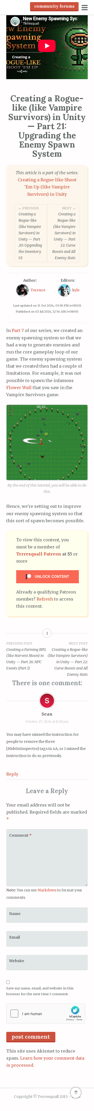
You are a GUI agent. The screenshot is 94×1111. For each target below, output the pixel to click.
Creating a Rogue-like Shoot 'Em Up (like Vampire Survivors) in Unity (47, 187)
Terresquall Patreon (38, 554)
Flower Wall (19, 387)
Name (15, 913)
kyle (76, 290)
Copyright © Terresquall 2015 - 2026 (47, 1096)
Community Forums (54, 6)
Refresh (45, 599)
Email (14, 937)
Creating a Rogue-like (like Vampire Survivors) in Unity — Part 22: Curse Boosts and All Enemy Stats (63, 233)
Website (16, 960)
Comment (20, 835)
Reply (12, 774)
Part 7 (18, 330)
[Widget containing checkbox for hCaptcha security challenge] (45, 1013)
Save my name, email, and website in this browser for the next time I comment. (40, 991)
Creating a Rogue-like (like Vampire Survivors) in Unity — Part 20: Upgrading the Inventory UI (30, 233)
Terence (38, 290)
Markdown (47, 890)
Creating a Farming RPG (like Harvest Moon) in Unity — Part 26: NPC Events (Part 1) (26, 656)
